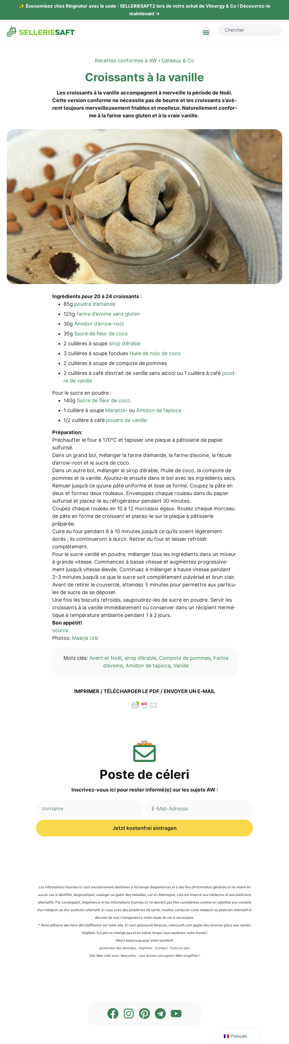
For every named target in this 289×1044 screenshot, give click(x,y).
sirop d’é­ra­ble (124, 343)
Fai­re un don (180, 948)
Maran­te (115, 410)
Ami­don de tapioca (158, 410)
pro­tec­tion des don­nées (117, 948)
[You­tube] (176, 1013)
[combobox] (250, 30)
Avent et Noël (105, 658)
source (60, 630)
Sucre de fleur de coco (101, 334)
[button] (206, 32)
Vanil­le (181, 666)
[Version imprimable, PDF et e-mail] (144, 708)
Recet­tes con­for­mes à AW (126, 60)
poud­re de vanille (126, 420)
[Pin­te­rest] (144, 1013)
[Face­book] (113, 1013)
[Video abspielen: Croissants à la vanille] (144, 206)
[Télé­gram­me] (160, 1013)
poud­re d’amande (94, 304)
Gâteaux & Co (177, 60)
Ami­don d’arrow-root (99, 324)
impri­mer (145, 948)
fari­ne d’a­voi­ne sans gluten (108, 314)
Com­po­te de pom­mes (185, 658)
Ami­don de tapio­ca (148, 666)
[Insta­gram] (128, 1013)
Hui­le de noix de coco (155, 353)
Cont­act (161, 948)
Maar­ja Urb (85, 638)
